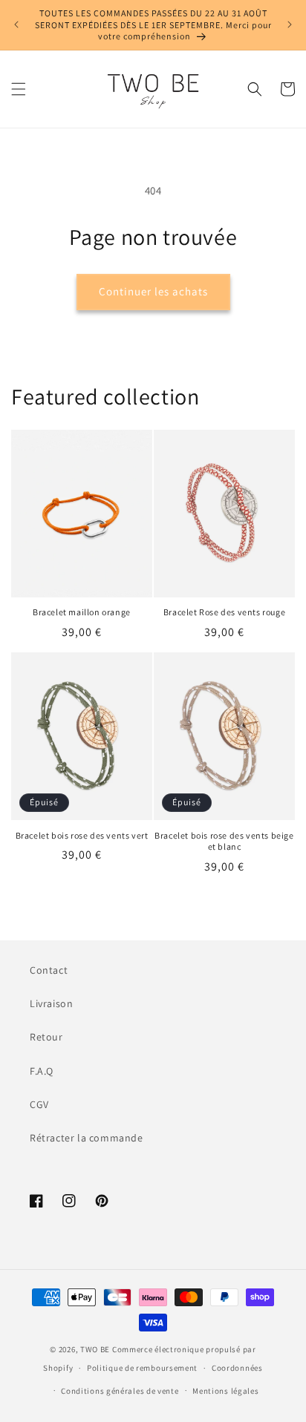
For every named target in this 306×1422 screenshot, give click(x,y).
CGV (39, 1104)
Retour (46, 1036)
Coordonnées (237, 1368)
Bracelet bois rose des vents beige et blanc (223, 841)
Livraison (51, 1003)
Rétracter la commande (86, 1137)
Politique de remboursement (142, 1368)
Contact (49, 970)
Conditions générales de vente (119, 1391)
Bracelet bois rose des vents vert (82, 835)
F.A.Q (41, 1071)
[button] (18, 89)
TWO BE (95, 1349)
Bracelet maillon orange (82, 611)
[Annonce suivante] (289, 24)
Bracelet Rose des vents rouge (224, 611)
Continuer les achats (153, 291)
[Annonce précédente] (16, 24)
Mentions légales (225, 1391)
